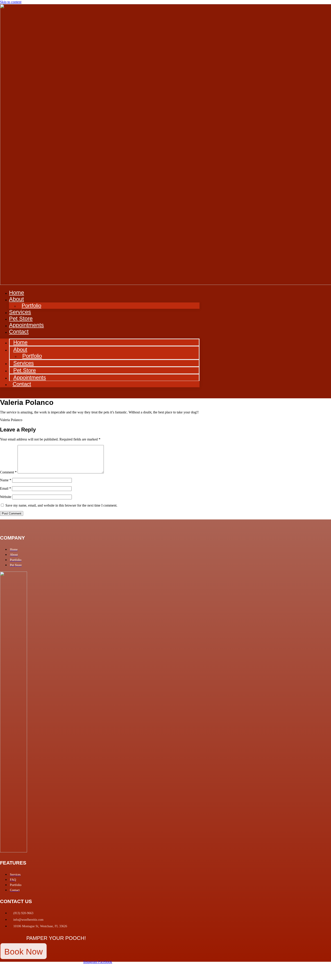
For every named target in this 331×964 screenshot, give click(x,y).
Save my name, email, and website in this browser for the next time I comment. (61, 505)
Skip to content (10, 2)
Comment (8, 472)
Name (5, 480)
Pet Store (24, 370)
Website (5, 497)
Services (23, 363)
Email (5, 488)
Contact (19, 331)
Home (20, 342)
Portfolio (31, 305)
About (16, 299)
